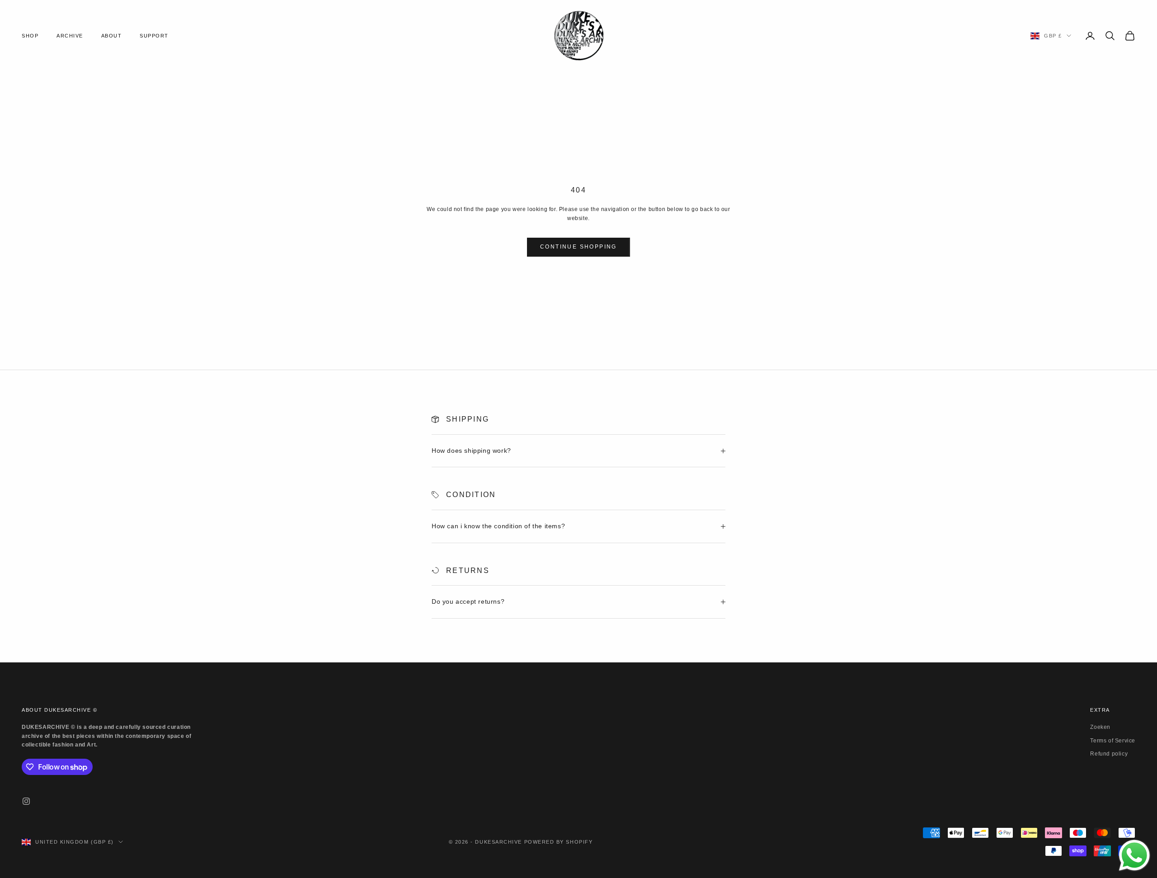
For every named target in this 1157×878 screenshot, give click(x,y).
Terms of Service (1112, 740)
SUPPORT (154, 35)
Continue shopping (578, 247)
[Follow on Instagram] (26, 801)
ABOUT (111, 35)
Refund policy (1109, 754)
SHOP (30, 35)
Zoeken (1100, 727)
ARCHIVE (69, 35)
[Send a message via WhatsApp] (1134, 855)
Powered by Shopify (558, 842)
